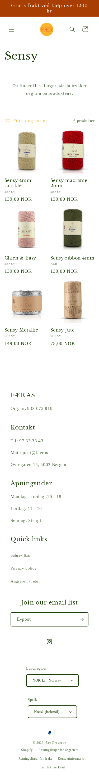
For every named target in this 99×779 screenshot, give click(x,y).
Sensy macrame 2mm (69, 183)
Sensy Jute (62, 330)
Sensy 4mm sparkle (17, 183)
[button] (11, 29)
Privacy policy (24, 568)
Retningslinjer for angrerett (58, 750)
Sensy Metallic (21, 330)
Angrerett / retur (25, 581)
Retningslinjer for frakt (35, 758)
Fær (48, 743)
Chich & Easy (20, 258)
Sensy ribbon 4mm (72, 258)
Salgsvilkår (21, 555)
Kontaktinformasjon (72, 758)
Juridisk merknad (52, 767)
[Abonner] (81, 619)
